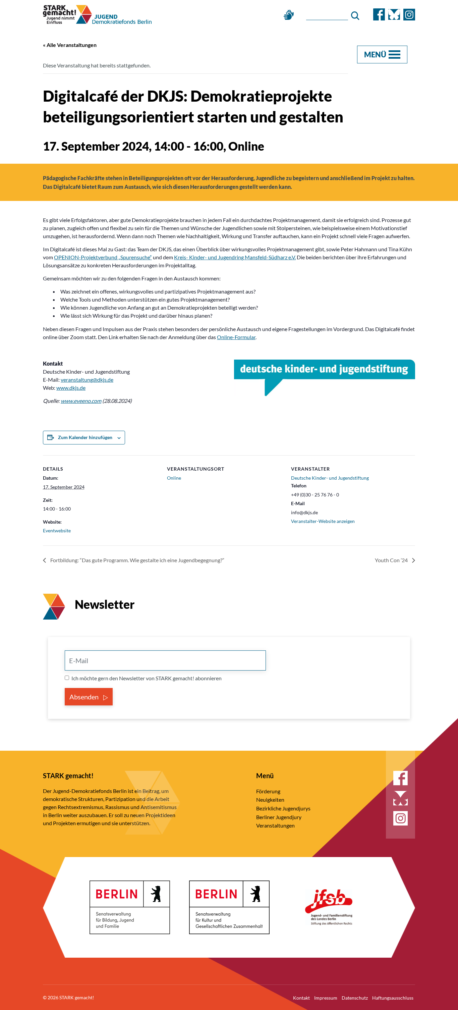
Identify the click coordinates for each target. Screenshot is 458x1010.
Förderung (268, 791)
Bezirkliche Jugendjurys (283, 808)
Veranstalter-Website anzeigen (323, 521)
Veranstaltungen (275, 825)
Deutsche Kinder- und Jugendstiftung (330, 478)
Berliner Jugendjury (278, 817)
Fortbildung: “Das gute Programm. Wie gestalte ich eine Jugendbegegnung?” (136, 560)
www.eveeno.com (81, 400)
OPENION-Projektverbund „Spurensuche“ (103, 257)
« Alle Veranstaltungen (70, 45)
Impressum (325, 998)
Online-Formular (236, 337)
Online (174, 478)
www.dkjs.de (70, 387)
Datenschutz (355, 998)
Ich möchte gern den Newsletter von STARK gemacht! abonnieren (146, 678)
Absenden (84, 697)
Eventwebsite (57, 530)
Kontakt (301, 998)
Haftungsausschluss (392, 998)
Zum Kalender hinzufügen (85, 437)
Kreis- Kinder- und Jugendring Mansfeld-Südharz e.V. (235, 257)
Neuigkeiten (270, 799)
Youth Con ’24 (392, 560)
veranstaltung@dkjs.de (87, 379)
